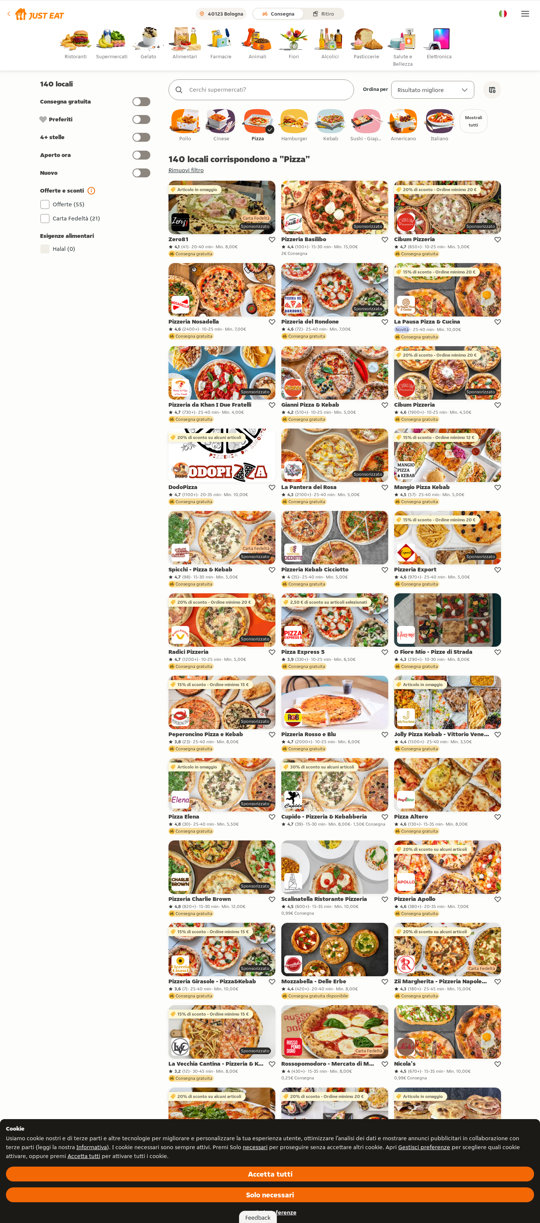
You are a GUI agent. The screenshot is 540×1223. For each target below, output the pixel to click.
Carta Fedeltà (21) (76, 218)
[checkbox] (185, 125)
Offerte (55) (69, 204)
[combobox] (268, 89)
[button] (35, 14)
